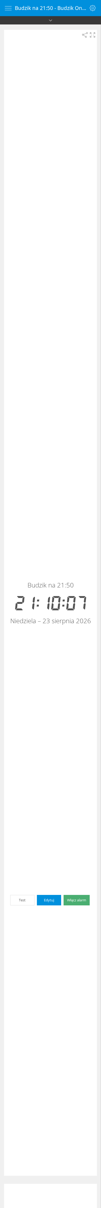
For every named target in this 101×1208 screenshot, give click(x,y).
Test (22, 900)
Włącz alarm (76, 900)
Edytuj (49, 900)
